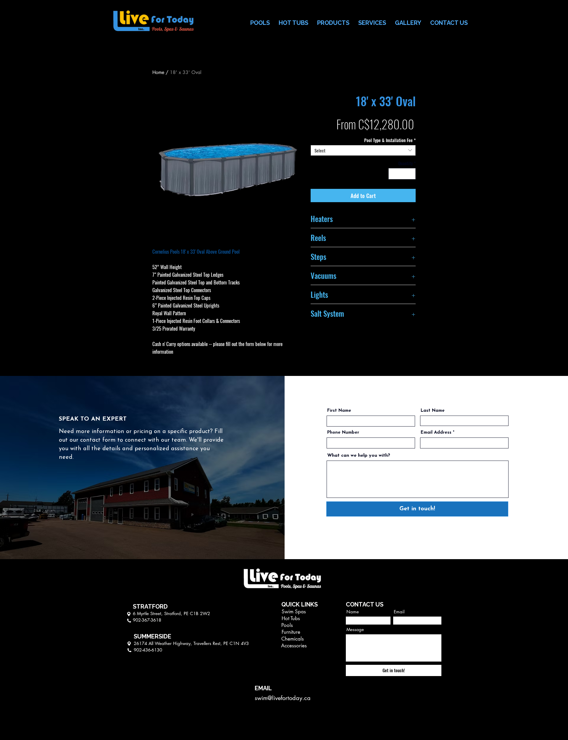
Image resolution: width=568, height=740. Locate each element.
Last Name (433, 410)
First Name (339, 410)
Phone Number (343, 432)
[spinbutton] (402, 173)
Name (352, 611)
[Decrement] (393, 173)
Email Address (436, 432)
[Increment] (411, 173)
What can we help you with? (358, 455)
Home (158, 72)
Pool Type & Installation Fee (390, 140)
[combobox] (363, 150)
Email (399, 611)
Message (355, 629)
